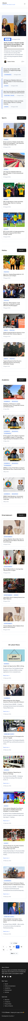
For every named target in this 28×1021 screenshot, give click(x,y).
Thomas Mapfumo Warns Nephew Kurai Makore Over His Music (13, 626)
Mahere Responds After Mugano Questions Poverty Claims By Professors (13, 701)
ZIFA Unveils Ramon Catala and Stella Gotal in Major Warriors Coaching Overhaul (13, 102)
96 (3, 949)
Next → (14, 953)
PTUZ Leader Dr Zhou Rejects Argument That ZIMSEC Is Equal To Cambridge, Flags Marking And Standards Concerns (13, 437)
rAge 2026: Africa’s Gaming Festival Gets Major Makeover (14, 598)
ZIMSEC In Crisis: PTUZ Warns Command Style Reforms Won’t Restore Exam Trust (14, 468)
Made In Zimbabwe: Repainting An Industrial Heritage (12, 773)
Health (6, 358)
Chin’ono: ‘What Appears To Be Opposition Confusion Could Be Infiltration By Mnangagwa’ (11, 304)
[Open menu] (25, 4)
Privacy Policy (8, 1004)
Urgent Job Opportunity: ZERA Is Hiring (13, 666)
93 (13, 946)
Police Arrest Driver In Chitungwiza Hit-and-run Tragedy (13, 737)
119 (11, 949)
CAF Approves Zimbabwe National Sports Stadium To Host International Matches (13, 81)
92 (10, 946)
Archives (7, 992)
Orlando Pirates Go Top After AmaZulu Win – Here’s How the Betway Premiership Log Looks (13, 847)
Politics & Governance (10, 986)
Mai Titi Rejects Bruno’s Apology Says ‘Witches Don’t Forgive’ (13, 569)
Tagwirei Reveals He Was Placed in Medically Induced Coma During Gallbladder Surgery (12, 362)
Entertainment (8, 536)
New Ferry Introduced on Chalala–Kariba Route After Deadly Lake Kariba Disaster (14, 92)
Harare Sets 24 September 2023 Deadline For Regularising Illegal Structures (12, 70)
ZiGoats (4, 3)
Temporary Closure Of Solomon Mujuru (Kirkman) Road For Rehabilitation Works (14, 883)
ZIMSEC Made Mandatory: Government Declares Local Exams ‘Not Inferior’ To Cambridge (13, 498)
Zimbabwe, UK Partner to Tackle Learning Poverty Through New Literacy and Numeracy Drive (13, 405)
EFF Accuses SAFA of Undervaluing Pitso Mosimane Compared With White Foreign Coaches (13, 233)
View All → (21, 118)
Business (6, 663)
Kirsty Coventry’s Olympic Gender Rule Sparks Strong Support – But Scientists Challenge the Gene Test (14, 45)
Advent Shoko (11, 61)
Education (15, 401)
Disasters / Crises (9, 95)
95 (21, 946)
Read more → (6, 675)
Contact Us (7, 1001)
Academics (7, 401)
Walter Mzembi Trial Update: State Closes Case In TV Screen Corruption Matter (13, 920)
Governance (7, 74)
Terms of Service (9, 1006)
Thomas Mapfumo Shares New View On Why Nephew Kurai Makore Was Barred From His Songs (13, 540)
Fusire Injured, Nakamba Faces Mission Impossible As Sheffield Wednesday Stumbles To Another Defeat (13, 810)
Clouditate (11, 1016)
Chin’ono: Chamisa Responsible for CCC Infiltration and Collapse (13, 275)
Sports (8, 39)
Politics (6, 271)
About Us (7, 999)
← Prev (14, 943)
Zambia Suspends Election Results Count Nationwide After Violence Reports (14, 333)
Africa (6, 330)
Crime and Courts (9, 734)
